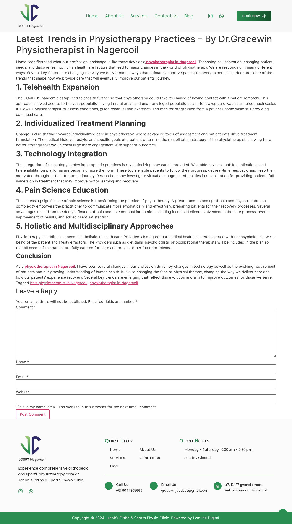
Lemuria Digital (206, 518)
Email (22, 377)
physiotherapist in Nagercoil (170, 61)
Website (23, 392)
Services (139, 16)
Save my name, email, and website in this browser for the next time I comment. (88, 407)
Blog (188, 16)
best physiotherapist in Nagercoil (58, 282)
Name (22, 362)
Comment (26, 307)
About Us (114, 16)
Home (92, 16)
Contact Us (165, 16)
